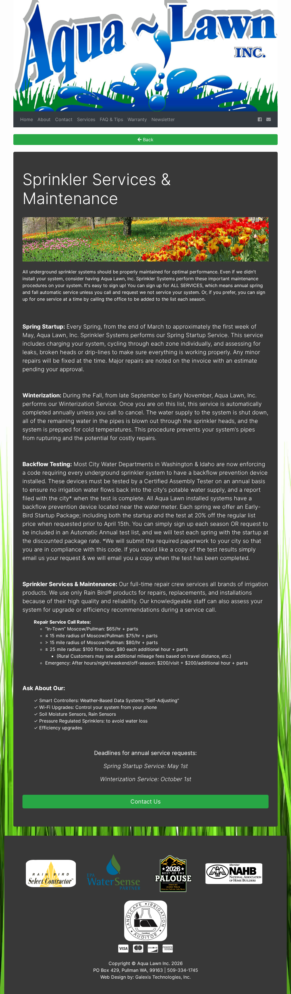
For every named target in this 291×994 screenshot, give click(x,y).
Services (86, 119)
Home (26, 119)
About (44, 119)
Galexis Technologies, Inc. (163, 977)
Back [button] (147, 139)
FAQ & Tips (111, 119)
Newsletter (163, 119)
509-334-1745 (182, 970)
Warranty (137, 119)
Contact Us (145, 801)
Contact (63, 119)
